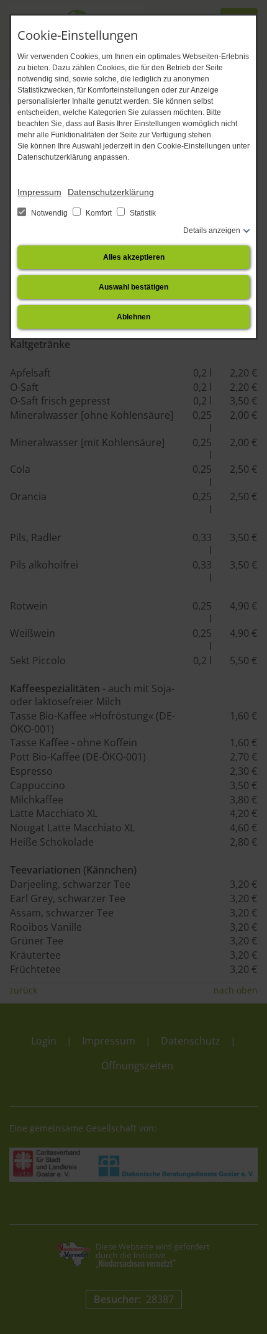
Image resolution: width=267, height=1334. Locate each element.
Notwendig (49, 213)
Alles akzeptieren (134, 257)
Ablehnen (133, 317)
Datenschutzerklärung (111, 192)
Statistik (142, 213)
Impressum (39, 192)
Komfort (99, 213)
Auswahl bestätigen (133, 287)
